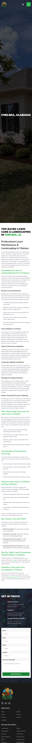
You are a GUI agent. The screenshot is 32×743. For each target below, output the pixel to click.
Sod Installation (5, 737)
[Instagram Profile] (6, 703)
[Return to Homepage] (7, 693)
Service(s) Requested (8, 660)
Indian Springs (20, 739)
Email (4, 638)
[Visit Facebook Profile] (2, 703)
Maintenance (4, 731)
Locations (4, 720)
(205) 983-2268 (12, 606)
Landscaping (4, 728)
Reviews (18, 714)
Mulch (3, 739)
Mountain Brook (20, 731)
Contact (18, 717)
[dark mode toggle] (23, 4)
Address (4, 652)
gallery (15, 560)
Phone (4, 645)
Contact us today (13, 577)
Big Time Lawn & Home (14, 623)
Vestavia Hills (20, 737)
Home (3, 712)
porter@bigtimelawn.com (14, 615)
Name (4, 630)
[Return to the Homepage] (4, 4)
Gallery (18, 712)
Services (3, 717)
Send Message (16, 674)
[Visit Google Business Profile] (9, 703)
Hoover (18, 728)
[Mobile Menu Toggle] (28, 4)
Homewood (19, 734)
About (3, 714)
